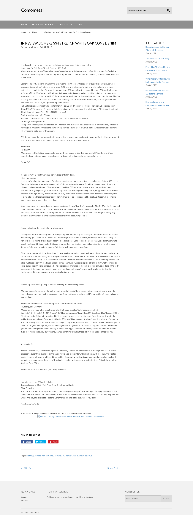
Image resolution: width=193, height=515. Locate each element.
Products (66, 24)
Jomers (37, 455)
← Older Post (27, 468)
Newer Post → (114, 468)
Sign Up (166, 498)
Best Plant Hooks (42, 24)
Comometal (34, 512)
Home (23, 32)
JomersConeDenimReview (53, 455)
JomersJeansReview (75, 455)
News (34, 32)
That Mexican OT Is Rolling (157, 58)
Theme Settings (86, 497)
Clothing (29, 455)
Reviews (88, 455)
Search (24, 497)
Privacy (24, 500)
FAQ (81, 24)
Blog (24, 24)
